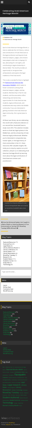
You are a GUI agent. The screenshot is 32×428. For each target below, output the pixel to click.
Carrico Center (6, 372)
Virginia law (20, 403)
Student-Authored (11, 397)
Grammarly (14, 379)
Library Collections (9, 26)
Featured (5, 377)
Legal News (6, 246)
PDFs (9, 395)
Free (26, 377)
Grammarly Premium (22, 379)
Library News (19, 26)
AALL (4, 367)
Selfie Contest (23, 395)
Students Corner (8, 261)
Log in (5, 285)
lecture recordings (16, 382)
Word (20, 405)
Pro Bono (13, 395)
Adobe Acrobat (9, 367)
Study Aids (6, 263)
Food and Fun (7, 244)
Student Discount (24, 397)
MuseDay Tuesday (9, 255)
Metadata (25, 390)
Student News (7, 259)
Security (18, 395)
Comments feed (8, 289)
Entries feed (7, 287)
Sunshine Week (24, 400)
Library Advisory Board (10, 248)
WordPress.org (8, 291)
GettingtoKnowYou (7, 379)
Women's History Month (11, 405)
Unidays (15, 403)
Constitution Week (19, 372)
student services (15, 400)
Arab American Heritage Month (13, 39)
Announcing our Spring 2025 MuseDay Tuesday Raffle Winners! (13, 227)
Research (6, 257)
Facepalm (20, 374)
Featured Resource (9, 242)
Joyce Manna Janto (7, 382)
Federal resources (12, 377)
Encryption (11, 375)
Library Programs (11, 387)
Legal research (13, 385)
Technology (7, 264)
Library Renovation (9, 253)
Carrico (25, 369)
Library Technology (17, 390)
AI (13, 367)
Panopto (21, 392)
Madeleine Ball (8, 37)
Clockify (12, 372)
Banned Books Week (14, 369)
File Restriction (20, 377)
